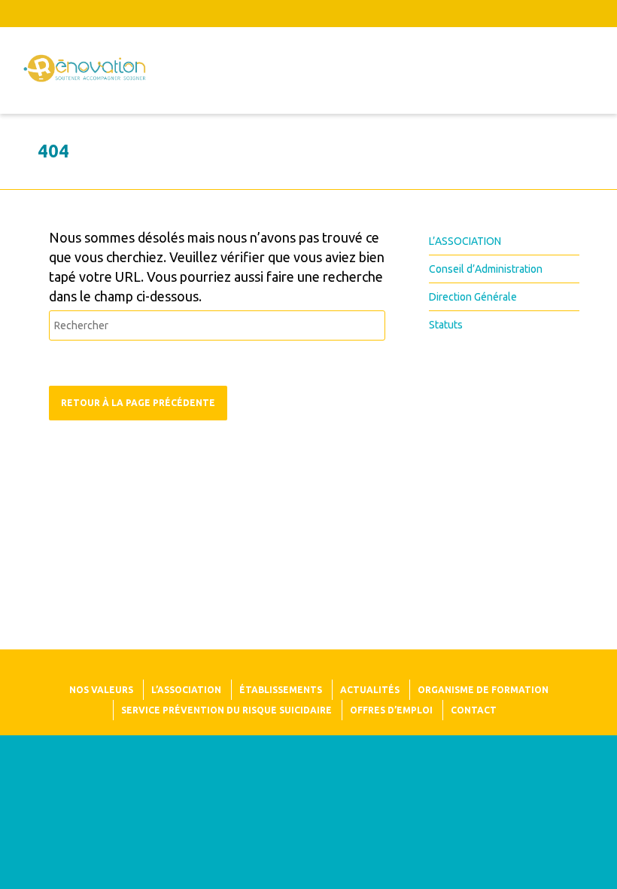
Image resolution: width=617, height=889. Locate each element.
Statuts (446, 325)
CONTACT (474, 710)
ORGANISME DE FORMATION (483, 690)
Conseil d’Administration (486, 269)
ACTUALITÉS (370, 690)
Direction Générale (473, 297)
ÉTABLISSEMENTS (280, 690)
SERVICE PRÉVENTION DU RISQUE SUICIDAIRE (226, 710)
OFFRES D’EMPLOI (391, 710)
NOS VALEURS (101, 690)
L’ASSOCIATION (465, 241)
